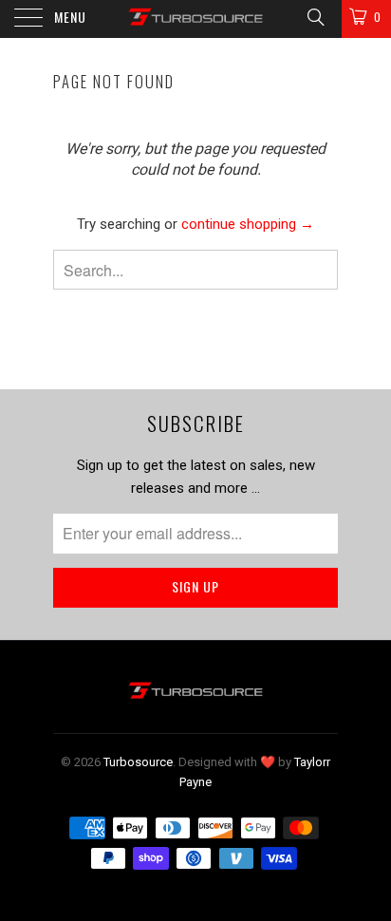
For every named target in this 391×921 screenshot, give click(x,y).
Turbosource (138, 762)
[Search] (315, 17)
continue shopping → (247, 224)
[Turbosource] (195, 19)
